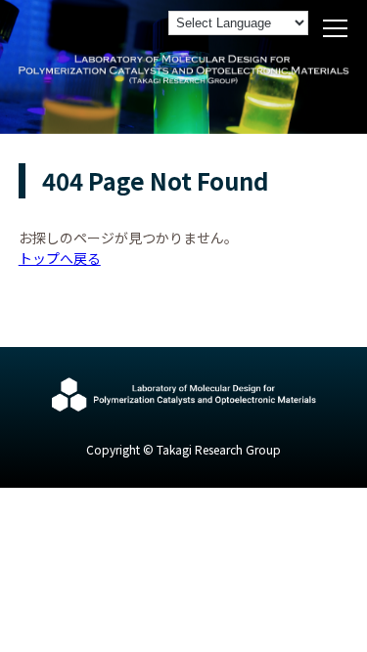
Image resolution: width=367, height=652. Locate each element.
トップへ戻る (60, 258)
